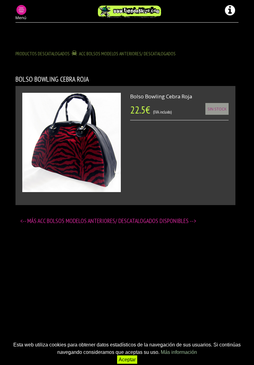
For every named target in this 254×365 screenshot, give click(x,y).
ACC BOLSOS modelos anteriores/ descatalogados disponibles (113, 221)
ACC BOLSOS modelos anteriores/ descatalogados (127, 53)
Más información (179, 352)
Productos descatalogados (42, 53)
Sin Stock (217, 108)
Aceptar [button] (127, 359)
